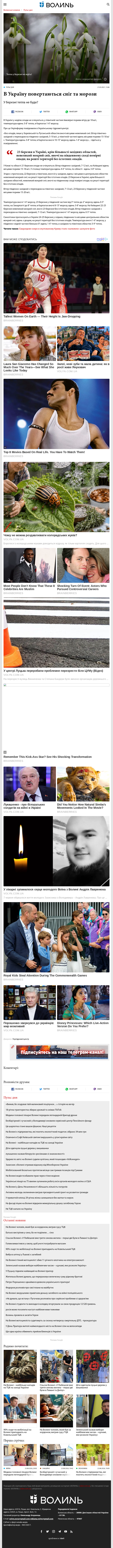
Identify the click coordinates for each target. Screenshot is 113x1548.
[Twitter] (47, 1531)
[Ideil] (56, 1538)
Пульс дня (28, 10)
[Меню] (5, 4)
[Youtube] (66, 1531)
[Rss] (72, 1532)
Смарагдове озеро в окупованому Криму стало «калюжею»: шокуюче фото (56, 229)
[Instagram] (53, 1531)
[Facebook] (41, 1531)
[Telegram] (60, 1531)
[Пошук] (108, 4)
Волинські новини (12, 10)
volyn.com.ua (84, 1486)
